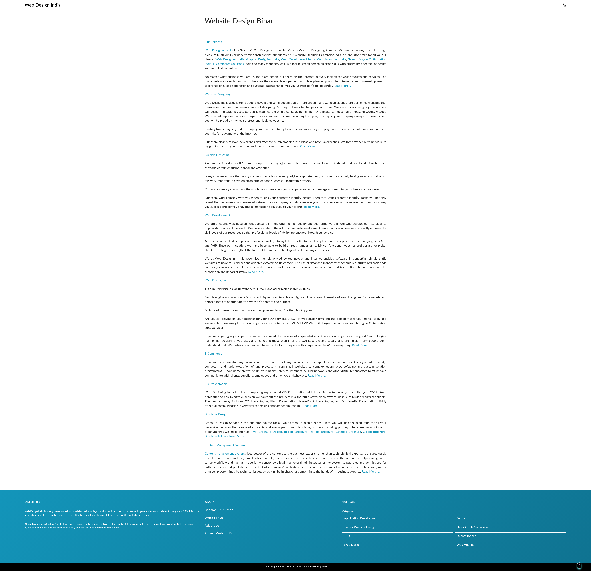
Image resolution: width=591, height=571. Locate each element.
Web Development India (298, 59)
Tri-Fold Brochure (321, 431)
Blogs (324, 566)
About (209, 502)
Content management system (225, 453)
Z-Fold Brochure (374, 431)
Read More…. (317, 375)
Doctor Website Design (360, 527)
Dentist (462, 518)
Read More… (342, 85)
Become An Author (219, 510)
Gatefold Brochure (348, 431)
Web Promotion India (331, 59)
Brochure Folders (216, 436)
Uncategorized (466, 536)
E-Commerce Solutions (229, 63)
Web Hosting (465, 544)
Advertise (212, 525)
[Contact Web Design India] (564, 6)
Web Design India (43, 5)
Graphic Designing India (262, 59)
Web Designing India (219, 50)
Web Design (352, 544)
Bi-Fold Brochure (296, 431)
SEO (347, 536)
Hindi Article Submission (473, 527)
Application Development (361, 518)
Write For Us (214, 517)
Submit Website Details (222, 533)
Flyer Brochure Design (266, 431)
